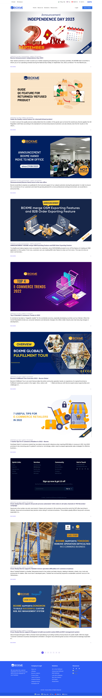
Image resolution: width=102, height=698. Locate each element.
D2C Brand (54, 679)
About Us (40, 7)
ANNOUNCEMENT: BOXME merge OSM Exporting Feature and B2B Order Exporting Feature (41, 245)
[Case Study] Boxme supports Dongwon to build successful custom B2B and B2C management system (44, 632)
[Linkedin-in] (89, 1)
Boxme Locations (35, 673)
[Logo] (16, 8)
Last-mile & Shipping (57, 675)
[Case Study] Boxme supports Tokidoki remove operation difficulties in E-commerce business (41, 569)
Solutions (47, 7)
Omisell (13, 2)
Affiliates (33, 671)
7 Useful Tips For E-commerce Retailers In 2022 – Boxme (29, 441)
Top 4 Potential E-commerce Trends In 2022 (25, 315)
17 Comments (30, 313)
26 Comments (38, 180)
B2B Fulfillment (55, 673)
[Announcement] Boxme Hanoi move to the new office (28, 182)
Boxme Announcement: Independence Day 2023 (26, 58)
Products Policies (35, 679)
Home (34, 7)
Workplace (20, 2)
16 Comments (30, 439)
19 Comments (38, 243)
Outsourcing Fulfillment (57, 671)
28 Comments (38, 56)
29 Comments (30, 117)
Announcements (25, 56)
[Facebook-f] (88, 1)
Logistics (32, 56)
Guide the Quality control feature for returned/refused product (31, 119)
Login (76, 7)
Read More (13, 66)
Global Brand (55, 681)
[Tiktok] (91, 1)
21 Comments (30, 376)
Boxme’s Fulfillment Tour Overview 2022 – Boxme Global (29, 378)
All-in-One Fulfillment (57, 669)
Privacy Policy (34, 675)
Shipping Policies (35, 681)
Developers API (35, 683)
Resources (54, 7)
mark (19, 56)
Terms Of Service (35, 677)
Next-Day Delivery (56, 677)
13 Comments (30, 567)
